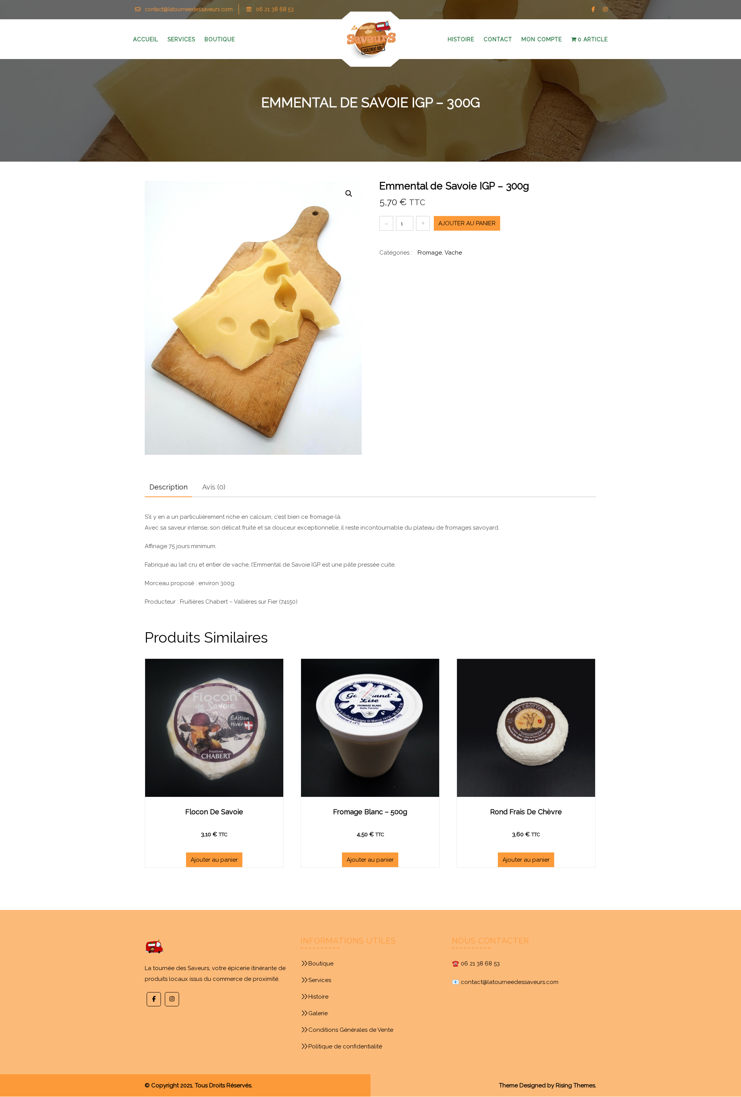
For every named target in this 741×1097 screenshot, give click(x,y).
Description (168, 487)
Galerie (318, 1013)
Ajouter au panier (467, 223)
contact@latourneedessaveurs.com (189, 9)
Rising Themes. (576, 1085)
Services (319, 980)
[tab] (168, 487)
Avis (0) (213, 487)
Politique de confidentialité (345, 1046)
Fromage (430, 252)
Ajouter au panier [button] (214, 859)
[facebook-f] (593, 9)
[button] (349, 194)
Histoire (318, 996)
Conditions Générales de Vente (350, 1029)
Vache (453, 252)
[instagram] (605, 9)
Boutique (320, 963)
